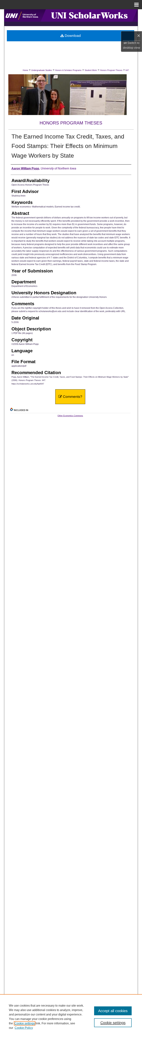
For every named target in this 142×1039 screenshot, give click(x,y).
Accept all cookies (113, 1011)
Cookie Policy (24, 1027)
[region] (71, 1016)
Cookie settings (24, 1023)
